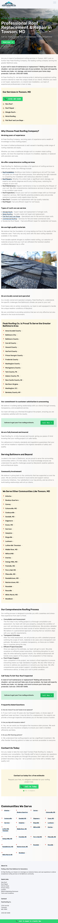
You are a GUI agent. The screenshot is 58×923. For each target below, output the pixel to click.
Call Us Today (31, 787)
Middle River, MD (11, 549)
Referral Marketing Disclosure (9, 891)
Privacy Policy (5, 887)
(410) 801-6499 (14, 99)
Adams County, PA (12, 376)
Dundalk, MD (9, 517)
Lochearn (8, 541)
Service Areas (5, 886)
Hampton (8, 533)
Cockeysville (9, 512)
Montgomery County (12, 368)
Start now (6, 42)
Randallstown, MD (12, 578)
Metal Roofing (10, 116)
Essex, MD (9, 525)
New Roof (9, 104)
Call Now (46, 423)
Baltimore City (10, 335)
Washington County (12, 364)
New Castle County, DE (13, 380)
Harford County (11, 351)
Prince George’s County (14, 355)
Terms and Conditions (7, 893)
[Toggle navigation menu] (54, 3)
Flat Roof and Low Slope (14, 120)
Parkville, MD (10, 566)
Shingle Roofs (10, 112)
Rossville (8, 591)
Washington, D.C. (11, 388)
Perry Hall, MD (10, 570)
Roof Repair (9, 108)
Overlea (8, 558)
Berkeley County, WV (12, 392)
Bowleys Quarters (12, 500)
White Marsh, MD (11, 595)
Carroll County (10, 343)
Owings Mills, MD (11, 562)
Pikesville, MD (10, 574)
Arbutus (8, 496)
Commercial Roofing (10, 219)
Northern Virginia (11, 384)
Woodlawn (9, 599)
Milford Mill (9, 554)
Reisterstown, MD (12, 582)
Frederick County (11, 359)
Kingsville (8, 537)
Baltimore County (11, 339)
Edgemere (9, 521)
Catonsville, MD (11, 508)
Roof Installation (8, 172)
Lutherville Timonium (13, 545)
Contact (3, 889)
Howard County (11, 347)
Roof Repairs (7, 179)
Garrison (8, 529)
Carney (8, 504)
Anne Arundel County (13, 331)
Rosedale (8, 586)
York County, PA (11, 372)
